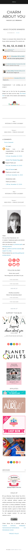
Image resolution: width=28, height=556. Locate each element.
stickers (17, 32)
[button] (14, 2)
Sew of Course (10, 169)
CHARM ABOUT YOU (14, 14)
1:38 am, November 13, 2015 (14, 184)
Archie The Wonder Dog (13, 160)
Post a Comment (8, 142)
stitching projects (7, 246)
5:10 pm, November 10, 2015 (14, 156)
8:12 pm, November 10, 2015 (14, 165)
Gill (7, 146)
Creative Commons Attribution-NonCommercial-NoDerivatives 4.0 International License (14, 528)
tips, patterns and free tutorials (13, 249)
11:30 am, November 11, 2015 (14, 175)
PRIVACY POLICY (14, 533)
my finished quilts (17, 244)
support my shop (6, 251)
